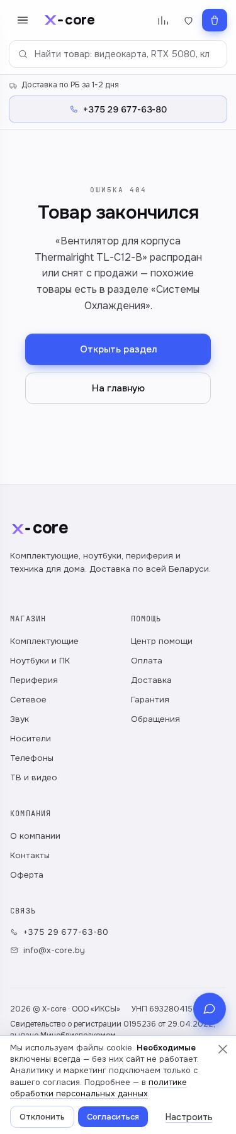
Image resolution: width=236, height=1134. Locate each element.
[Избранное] (188, 20)
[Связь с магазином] (209, 1009)
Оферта (26, 875)
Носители (30, 738)
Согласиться (113, 1116)
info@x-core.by (54, 950)
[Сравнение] (162, 20)
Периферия (34, 680)
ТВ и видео (33, 777)
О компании (35, 836)
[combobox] (118, 54)
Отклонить (42, 1116)
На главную (118, 388)
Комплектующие (44, 641)
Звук (19, 719)
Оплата (146, 660)
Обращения (155, 719)
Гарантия (150, 699)
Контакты (30, 855)
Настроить (189, 1117)
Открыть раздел (118, 349)
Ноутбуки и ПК (40, 660)
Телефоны (31, 758)
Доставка (151, 680)
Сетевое (28, 699)
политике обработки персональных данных (98, 1088)
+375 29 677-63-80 (65, 932)
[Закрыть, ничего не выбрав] (222, 1049)
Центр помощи (162, 641)
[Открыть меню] (23, 20)
